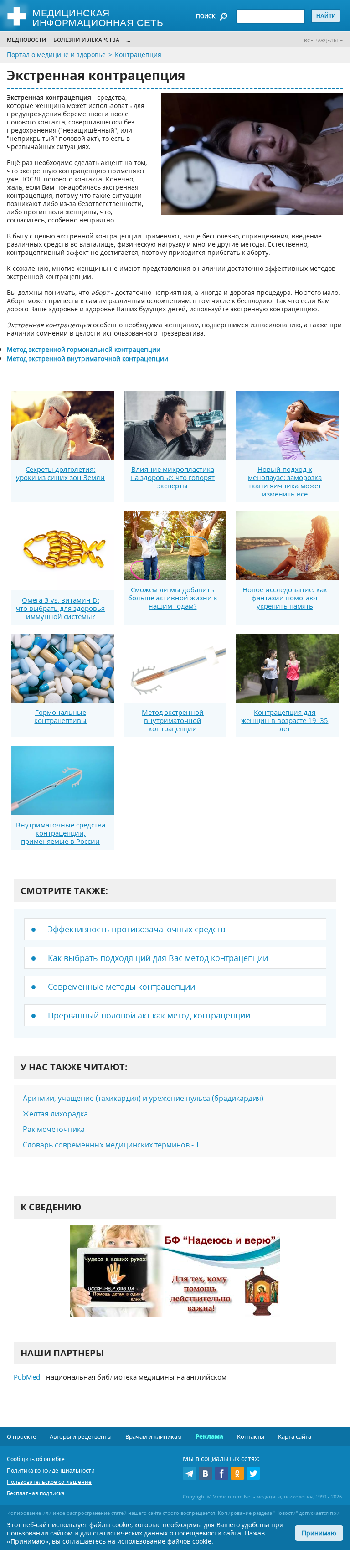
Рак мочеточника (54, 1129)
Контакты (250, 1436)
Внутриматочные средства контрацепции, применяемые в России (60, 833)
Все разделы (321, 40)
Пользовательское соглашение (49, 1482)
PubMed (27, 1376)
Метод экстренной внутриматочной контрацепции (173, 720)
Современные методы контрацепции (121, 986)
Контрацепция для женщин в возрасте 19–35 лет (284, 720)
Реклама (209, 1436)
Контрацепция (138, 54)
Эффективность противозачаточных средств (136, 929)
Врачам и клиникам (153, 1436)
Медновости (26, 40)
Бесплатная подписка (36, 1493)
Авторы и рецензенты (81, 1436)
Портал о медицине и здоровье (56, 54)
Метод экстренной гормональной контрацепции (83, 349)
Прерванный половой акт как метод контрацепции (149, 1015)
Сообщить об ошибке (36, 1459)
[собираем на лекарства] (175, 1280)
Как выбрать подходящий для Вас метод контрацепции (158, 957)
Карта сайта (294, 1436)
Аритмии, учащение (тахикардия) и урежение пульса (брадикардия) (143, 1098)
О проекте (21, 1436)
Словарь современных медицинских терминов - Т (111, 1145)
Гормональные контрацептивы (60, 716)
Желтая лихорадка (55, 1114)
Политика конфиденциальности (51, 1470)
